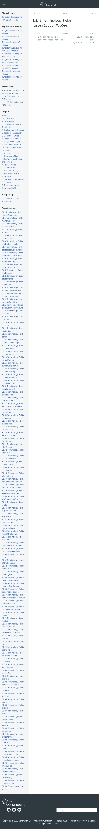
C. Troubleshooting (10, 170)
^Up (65, 13)
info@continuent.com (43, 821)
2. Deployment (8, 121)
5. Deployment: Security (12, 133)
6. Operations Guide (10, 136)
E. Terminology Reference (13, 179)
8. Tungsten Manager (11, 141)
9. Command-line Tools (11, 144)
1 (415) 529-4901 (60, 821)
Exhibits (56, 823)
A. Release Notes (9, 165)
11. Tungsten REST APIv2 (11, 153)
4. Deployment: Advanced (13, 130)
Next (92, 13)
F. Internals (6, 182)
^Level (65, 33)
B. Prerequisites (8, 167)
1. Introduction (8, 118)
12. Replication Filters (10, 156)
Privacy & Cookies (88, 821)
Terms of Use (74, 821)
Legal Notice (46, 823)
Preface (5, 115)
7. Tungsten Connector (11, 138)
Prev (38, 13)
